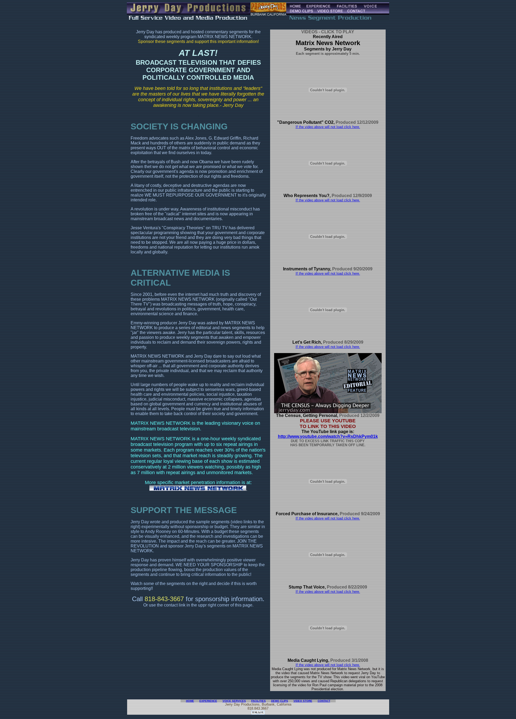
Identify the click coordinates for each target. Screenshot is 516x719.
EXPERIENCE (208, 700)
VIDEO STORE (302, 700)
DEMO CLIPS (279, 700)
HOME (190, 700)
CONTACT (324, 700)
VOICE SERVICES (234, 700)
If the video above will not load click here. (328, 127)
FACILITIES (258, 700)
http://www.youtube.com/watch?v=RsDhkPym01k (328, 436)
